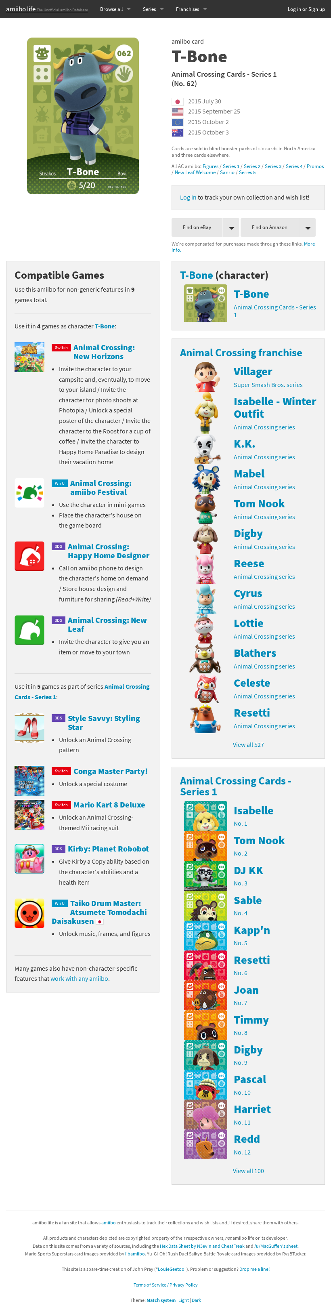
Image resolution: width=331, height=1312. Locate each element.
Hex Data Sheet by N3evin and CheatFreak (202, 1246)
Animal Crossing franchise (241, 352)
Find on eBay (197, 227)
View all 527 (248, 744)
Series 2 (252, 166)
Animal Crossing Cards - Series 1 (224, 74)
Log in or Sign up (306, 9)
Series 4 (294, 166)
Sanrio (227, 172)
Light (183, 1300)
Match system (161, 1300)
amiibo (108, 1222)
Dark (196, 1300)
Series (149, 9)
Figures (210, 166)
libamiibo (135, 1254)
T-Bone (105, 326)
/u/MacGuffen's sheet (275, 1246)
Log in (188, 197)
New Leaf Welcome (195, 172)
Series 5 (247, 172)
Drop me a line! (254, 1269)
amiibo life (47, 8)
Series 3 (273, 166)
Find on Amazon (269, 227)
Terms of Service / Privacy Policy (166, 1285)
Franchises (187, 9)
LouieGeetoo (171, 1269)
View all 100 (248, 1171)
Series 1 (231, 166)
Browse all (111, 9)
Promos (315, 166)
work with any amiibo (79, 978)
